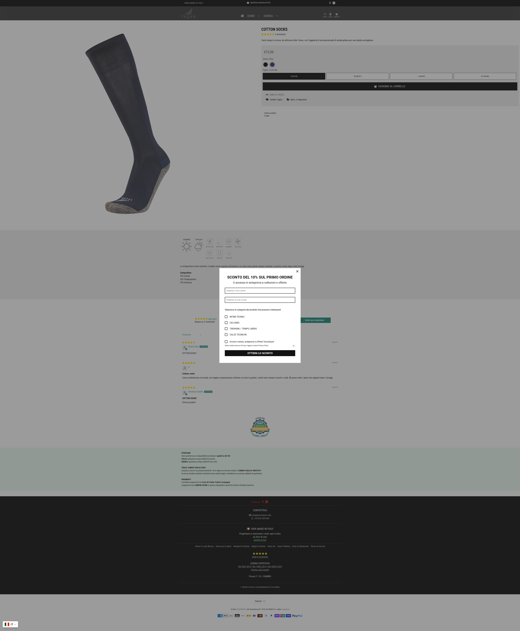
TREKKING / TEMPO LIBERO (243, 328)
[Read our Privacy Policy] (293, 345)
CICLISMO (234, 322)
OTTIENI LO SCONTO (260, 353)
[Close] (297, 271)
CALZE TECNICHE (238, 334)
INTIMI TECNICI (237, 317)
